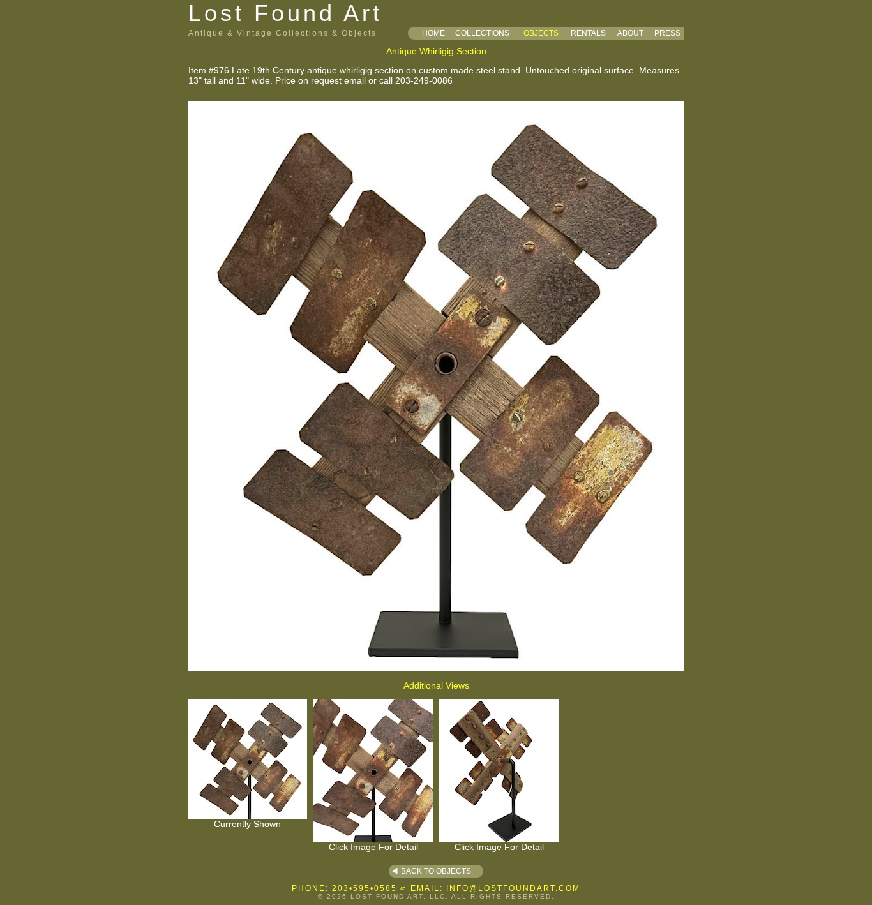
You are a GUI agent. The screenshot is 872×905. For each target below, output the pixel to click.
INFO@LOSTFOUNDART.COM (513, 888)
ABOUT (630, 33)
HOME (433, 33)
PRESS (667, 33)
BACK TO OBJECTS (436, 871)
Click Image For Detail (373, 847)
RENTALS (588, 33)
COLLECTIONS (482, 33)
